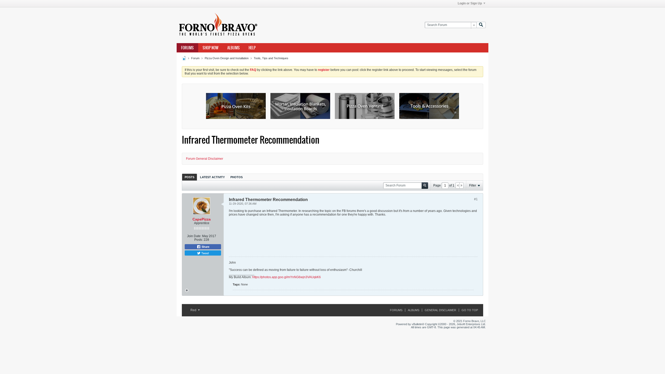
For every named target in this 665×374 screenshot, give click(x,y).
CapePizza (201, 219)
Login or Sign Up (470, 3)
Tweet (205, 253)
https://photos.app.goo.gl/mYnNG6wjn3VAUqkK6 (286, 277)
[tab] (189, 177)
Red (193, 310)
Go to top (470, 310)
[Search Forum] (481, 25)
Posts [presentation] (189, 177)
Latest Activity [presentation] (212, 177)
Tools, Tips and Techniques (271, 58)
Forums (187, 48)
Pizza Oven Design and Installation (227, 58)
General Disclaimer (440, 310)
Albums (233, 48)
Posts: (198, 240)
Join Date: (194, 236)
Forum (195, 58)
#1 (476, 199)
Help (252, 48)
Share (205, 246)
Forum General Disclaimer (204, 159)
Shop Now (210, 48)
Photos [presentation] (236, 177)
